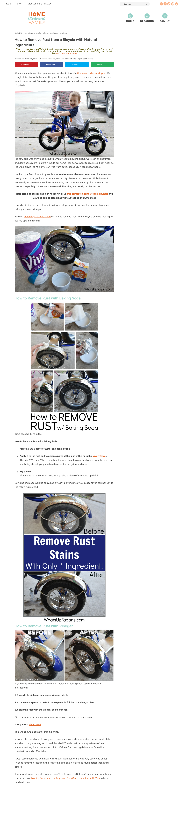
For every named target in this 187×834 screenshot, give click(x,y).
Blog (8, 4)
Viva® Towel (99, 456)
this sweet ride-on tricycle (91, 73)
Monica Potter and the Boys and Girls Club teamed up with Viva (65, 778)
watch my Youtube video (37, 216)
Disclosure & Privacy (40, 4)
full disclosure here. (66, 53)
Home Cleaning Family (37, 17)
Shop (19, 4)
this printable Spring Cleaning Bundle (87, 193)
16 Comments (86, 59)
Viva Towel (35, 724)
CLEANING (18, 33)
